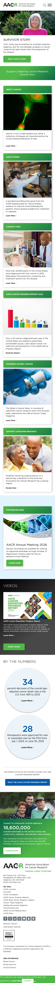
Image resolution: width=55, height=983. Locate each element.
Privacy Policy (10, 924)
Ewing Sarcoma (9, 964)
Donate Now (11, 488)
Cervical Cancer (9, 967)
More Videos (14, 647)
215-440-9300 (18, 880)
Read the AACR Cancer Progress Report (27, 782)
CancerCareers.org (10, 908)
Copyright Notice (11, 927)
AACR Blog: (18, 900)
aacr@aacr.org (14, 882)
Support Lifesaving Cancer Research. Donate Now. (27, 73)
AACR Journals (9, 889)
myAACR (7, 892)
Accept (27, 981)
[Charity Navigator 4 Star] (9, 935)
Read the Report (13, 353)
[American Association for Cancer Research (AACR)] (19, 5)
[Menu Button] (50, 5)
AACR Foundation (10, 895)
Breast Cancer (9, 961)
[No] (35, 981)
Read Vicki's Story (17, 59)
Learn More (10, 146)
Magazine (13, 903)
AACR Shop (8, 913)
